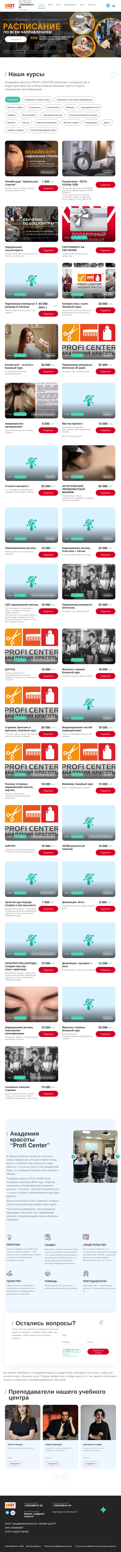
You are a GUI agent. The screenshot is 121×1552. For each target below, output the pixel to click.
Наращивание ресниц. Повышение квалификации (19, 1030)
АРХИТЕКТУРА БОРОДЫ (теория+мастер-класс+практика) (21, 966)
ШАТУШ (10, 669)
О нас (58, 4)
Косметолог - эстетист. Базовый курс (19, 366)
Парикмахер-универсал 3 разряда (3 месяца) (21, 305)
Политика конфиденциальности (58, 1546)
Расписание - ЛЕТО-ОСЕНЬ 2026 (74, 183)
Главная (41, 4)
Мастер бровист (72, 423)
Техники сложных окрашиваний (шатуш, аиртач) (19, 786)
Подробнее (16, 39)
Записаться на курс (98, 1351)
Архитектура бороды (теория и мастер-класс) (20, 903)
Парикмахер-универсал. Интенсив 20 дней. (77, 366)
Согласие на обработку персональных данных (95, 1546)
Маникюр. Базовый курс (77, 783)
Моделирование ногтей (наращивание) (77, 729)
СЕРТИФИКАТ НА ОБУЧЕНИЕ (73, 248)
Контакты (91, 4)
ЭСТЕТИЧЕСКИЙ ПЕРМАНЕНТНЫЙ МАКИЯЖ (73, 489)
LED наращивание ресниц (21, 604)
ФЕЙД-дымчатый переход (73, 847)
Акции (50, 4)
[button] (73, 1156)
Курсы (82, 4)
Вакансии (41, 8)
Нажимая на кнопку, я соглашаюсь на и (71, 1352)
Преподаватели (70, 4)
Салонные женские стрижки (17, 1088)
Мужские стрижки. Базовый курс (74, 1029)
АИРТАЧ (10, 845)
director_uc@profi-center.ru (34, 1515)
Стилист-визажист (17, 485)
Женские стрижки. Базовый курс (73, 671)
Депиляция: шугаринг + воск (77, 965)
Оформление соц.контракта (14, 248)
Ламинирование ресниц (20, 547)
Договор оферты (33, 1546)
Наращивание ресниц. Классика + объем (76, 549)
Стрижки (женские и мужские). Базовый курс (20, 729)
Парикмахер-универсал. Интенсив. (77, 606)
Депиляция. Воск (73, 902)
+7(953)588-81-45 (33, 1505)
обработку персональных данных (71, 1352)
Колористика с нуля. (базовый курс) (75, 305)
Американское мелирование (14, 425)
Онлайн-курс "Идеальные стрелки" (21, 183)
